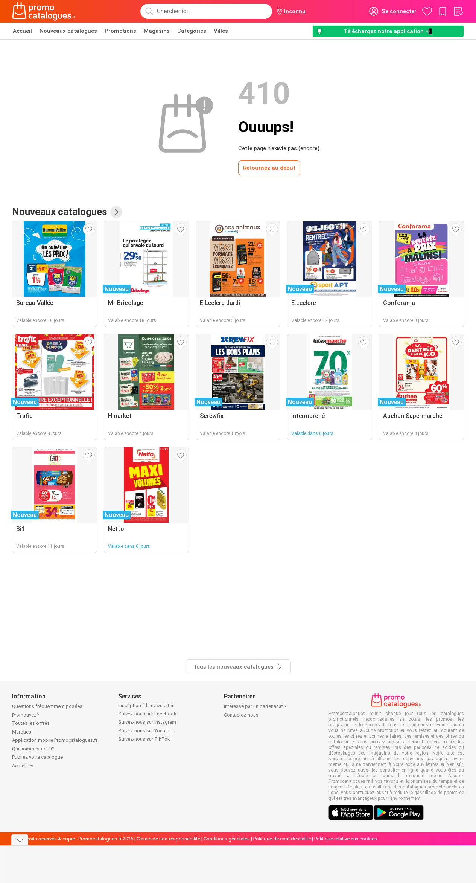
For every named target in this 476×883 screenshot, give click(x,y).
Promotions (120, 30)
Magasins (157, 30)
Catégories (191, 30)
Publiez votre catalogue (37, 757)
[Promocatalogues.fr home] (44, 11)
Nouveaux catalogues (68, 30)
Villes (221, 30)
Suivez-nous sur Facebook (147, 714)
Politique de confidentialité (282, 839)
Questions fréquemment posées (47, 706)
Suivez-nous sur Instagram (147, 722)
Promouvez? (25, 715)
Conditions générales (227, 839)
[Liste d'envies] (458, 11)
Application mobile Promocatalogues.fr (54, 740)
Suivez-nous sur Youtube (145, 731)
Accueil (22, 30)
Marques (21, 732)
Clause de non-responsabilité (168, 839)
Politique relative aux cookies (345, 839)
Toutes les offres (31, 723)
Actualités (22, 766)
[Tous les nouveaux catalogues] (116, 212)
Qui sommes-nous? (33, 749)
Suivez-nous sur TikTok (144, 739)
